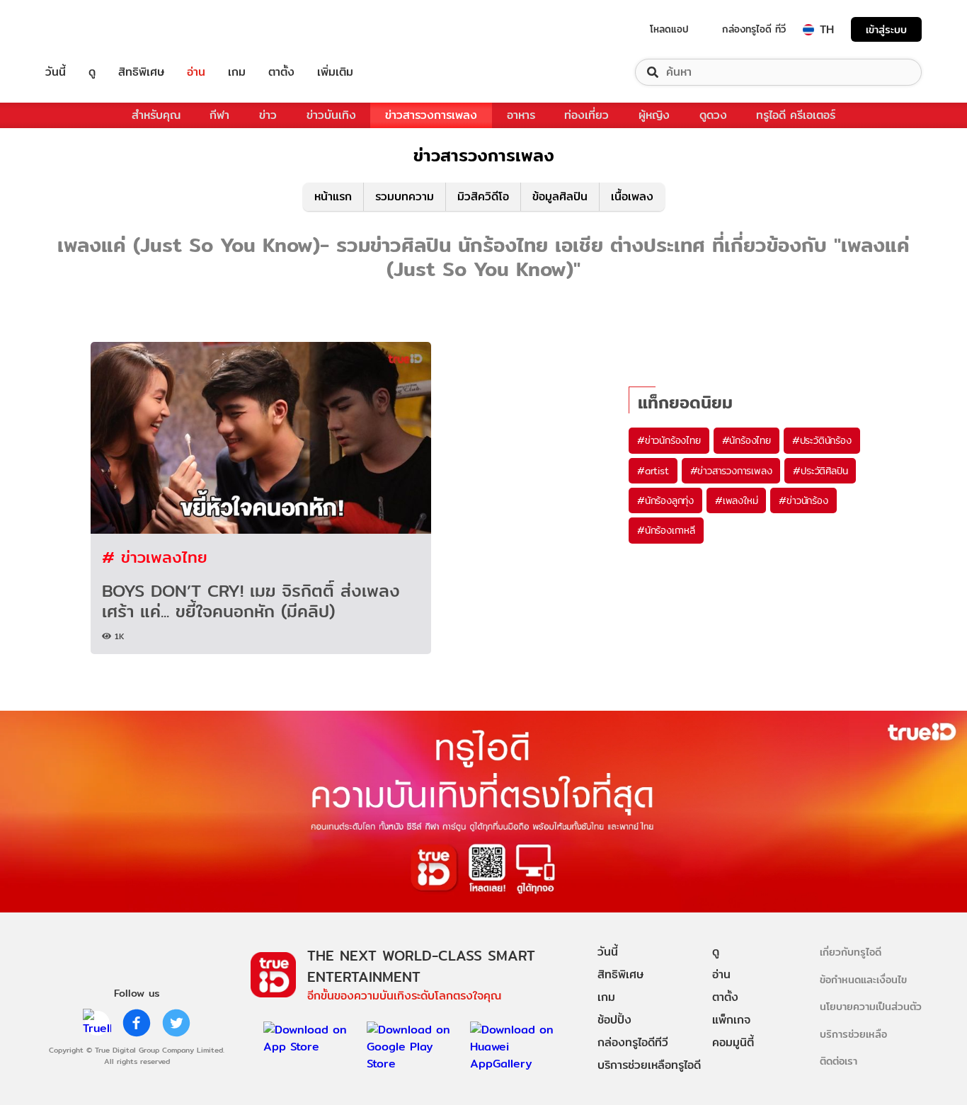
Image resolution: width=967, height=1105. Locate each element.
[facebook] (136, 1023)
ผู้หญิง (654, 115)
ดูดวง (713, 115)
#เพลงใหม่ (736, 500)
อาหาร (521, 115)
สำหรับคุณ (156, 115)
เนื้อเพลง (632, 196)
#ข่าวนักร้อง (803, 500)
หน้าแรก (333, 196)
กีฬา (219, 115)
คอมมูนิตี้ (733, 1042)
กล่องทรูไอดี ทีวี (754, 29)
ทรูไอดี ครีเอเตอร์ (795, 115)
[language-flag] (808, 29)
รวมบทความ (404, 196)
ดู (92, 72)
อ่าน (196, 72)
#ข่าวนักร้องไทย (669, 440)
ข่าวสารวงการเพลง (431, 115)
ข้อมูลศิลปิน (560, 196)
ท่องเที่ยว (586, 115)
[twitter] (176, 1023)
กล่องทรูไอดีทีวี (632, 1042)
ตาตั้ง (281, 72)
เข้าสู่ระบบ (886, 29)
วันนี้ (55, 72)
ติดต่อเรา (838, 1061)
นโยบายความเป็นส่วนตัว (871, 1006)
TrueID (87, 29)
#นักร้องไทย (746, 440)
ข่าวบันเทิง (331, 115)
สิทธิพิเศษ (141, 72)
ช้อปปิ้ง (614, 1020)
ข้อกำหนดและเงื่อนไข (863, 979)
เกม (237, 72)
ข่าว (268, 115)
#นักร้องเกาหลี (666, 530)
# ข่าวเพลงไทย (154, 556)
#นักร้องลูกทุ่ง (665, 500)
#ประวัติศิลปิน (820, 471)
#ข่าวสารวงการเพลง (731, 471)
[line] (97, 1023)
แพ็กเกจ (731, 1020)
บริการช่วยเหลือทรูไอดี (649, 1065)
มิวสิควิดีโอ (483, 196)
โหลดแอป (669, 29)
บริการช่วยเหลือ (853, 1034)
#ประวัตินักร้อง (822, 440)
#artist (653, 471)
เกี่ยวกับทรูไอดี (850, 952)
